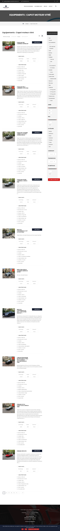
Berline (50, 131)
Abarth (50, 40)
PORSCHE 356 (51, 96)
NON (26, 529)
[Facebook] (54, 1)
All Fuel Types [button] (52, 154)
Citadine (50, 140)
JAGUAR (50, 70)
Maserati (50, 81)
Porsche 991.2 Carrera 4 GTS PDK (22, 87)
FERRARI (50, 57)
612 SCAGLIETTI (53, 65)
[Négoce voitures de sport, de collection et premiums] (6, 7)
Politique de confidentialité (34, 529)
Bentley (50, 53)
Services (45, 6)
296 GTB (52, 59)
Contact (50, 6)
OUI (22, 529)
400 (51, 61)
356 (49, 38)
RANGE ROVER (53, 78)
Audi (50, 50)
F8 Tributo (52, 68)
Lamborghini (51, 74)
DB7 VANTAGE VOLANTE (52, 47)
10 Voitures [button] (13, 36)
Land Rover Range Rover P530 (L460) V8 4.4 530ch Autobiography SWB (22, 360)
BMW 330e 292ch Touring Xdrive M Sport (22, 271)
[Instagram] (57, 1)
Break (50, 135)
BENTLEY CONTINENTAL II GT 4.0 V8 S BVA (22, 231)
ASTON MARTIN (52, 42)
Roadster (51, 144)
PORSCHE (51, 87)
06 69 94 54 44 (26, 1)
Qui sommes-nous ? (38, 6)
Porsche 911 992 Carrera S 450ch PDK (22, 181)
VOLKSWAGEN (52, 98)
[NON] (58, 527)
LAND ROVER (51, 76)
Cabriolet (51, 138)
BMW (50, 55)
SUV (50, 146)
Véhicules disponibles (28, 6)
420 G (51, 72)
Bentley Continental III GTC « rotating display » (21, 311)
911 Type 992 (52, 89)
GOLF (51, 100)
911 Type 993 (52, 92)
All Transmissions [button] (53, 161)
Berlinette (51, 133)
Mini (50, 85)
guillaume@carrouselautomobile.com (11, 1)
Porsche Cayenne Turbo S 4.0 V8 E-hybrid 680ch (22, 134)
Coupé (50, 142)
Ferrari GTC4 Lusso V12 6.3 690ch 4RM (23, 405)
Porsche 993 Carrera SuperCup (22, 43)
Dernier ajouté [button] (24, 36)
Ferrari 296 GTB (21, 451)
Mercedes (51, 83)
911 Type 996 (52, 94)
